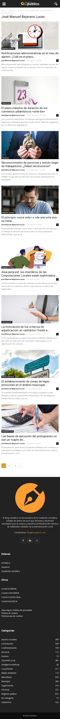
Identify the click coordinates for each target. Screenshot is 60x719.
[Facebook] (23, 540)
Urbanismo (6, 103)
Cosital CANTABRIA (10, 593)
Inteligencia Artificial (10, 664)
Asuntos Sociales (9, 639)
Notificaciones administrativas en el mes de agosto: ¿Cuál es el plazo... (29, 55)
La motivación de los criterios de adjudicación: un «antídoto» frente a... (25, 328)
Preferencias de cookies (12, 616)
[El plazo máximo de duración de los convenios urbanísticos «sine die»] (30, 90)
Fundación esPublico (10, 571)
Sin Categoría (7, 698)
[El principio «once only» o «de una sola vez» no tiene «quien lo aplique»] (30, 200)
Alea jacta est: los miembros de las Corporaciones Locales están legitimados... (29, 273)
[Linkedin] (30, 540)
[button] (56, 4)
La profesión (7, 668)
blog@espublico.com (36, 532)
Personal (5, 158)
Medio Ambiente (8, 377)
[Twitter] (37, 540)
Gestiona (5, 567)
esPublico (5, 563)
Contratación (6, 322)
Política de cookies (9, 613)
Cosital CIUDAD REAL (11, 597)
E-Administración (9, 648)
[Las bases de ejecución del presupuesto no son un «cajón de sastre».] (30, 418)
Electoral (5, 652)
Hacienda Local (7, 431)
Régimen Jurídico (8, 48)
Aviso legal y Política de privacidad (16, 610)
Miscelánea (6, 677)
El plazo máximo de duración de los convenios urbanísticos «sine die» (24, 109)
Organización (7, 685)
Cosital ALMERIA (8, 588)
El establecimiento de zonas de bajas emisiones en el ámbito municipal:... (25, 383)
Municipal (5, 681)
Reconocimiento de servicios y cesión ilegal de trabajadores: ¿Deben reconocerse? (29, 164)
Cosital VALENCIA (9, 601)
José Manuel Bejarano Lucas (13, 60)
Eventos (5, 656)
